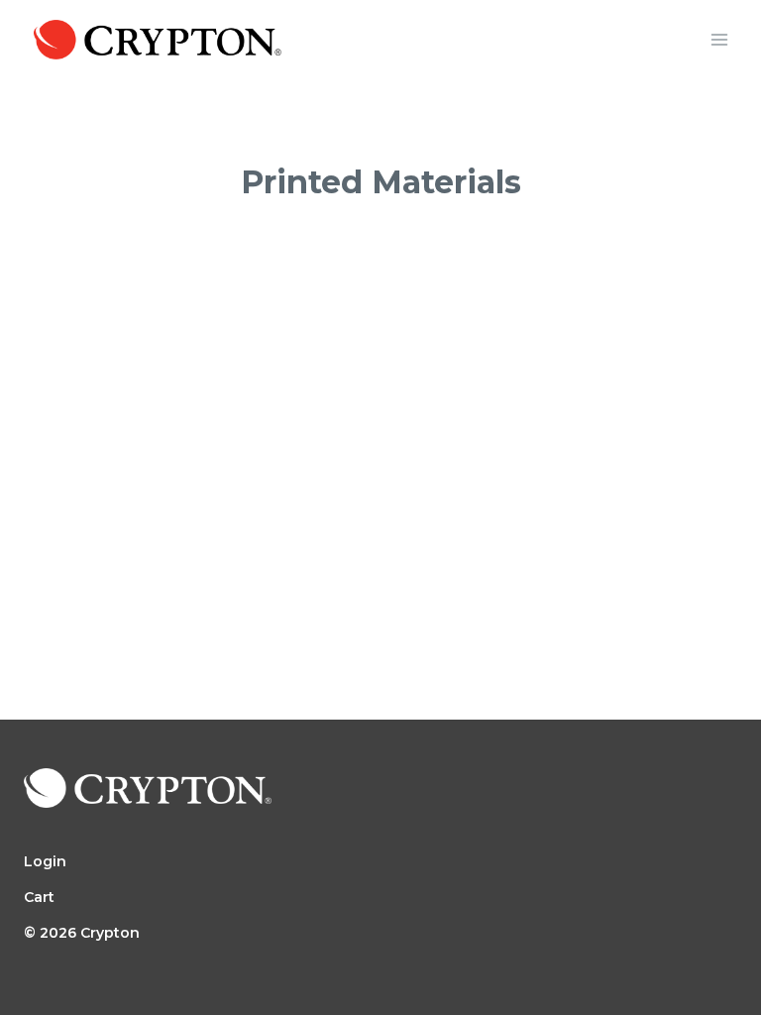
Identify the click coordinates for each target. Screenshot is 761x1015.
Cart (39, 897)
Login (45, 861)
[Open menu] (719, 39)
